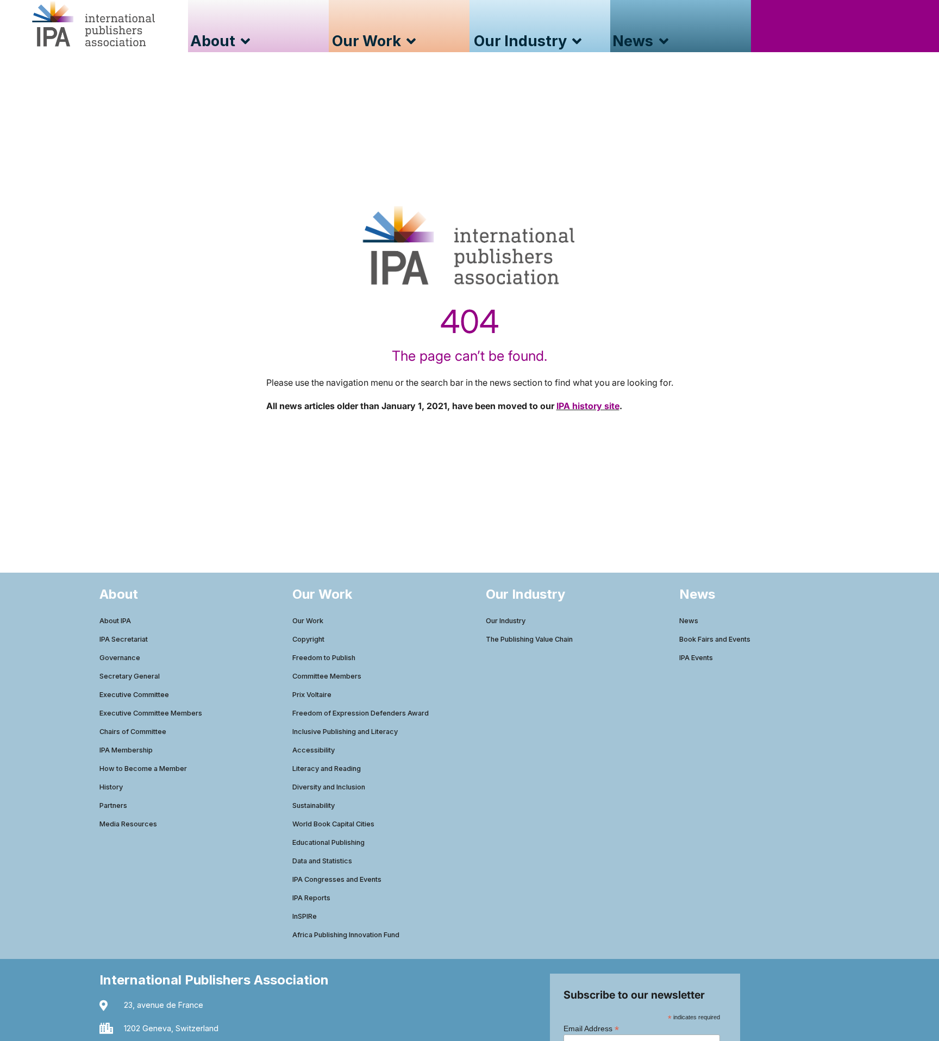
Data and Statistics (322, 861)
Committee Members (326, 676)
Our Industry (505, 621)
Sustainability (313, 805)
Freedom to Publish (323, 658)
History (111, 787)
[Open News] (663, 41)
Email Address (591, 1028)
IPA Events (696, 658)
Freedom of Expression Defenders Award (360, 713)
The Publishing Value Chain (529, 639)
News (688, 621)
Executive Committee (134, 695)
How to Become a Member (143, 768)
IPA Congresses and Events (336, 879)
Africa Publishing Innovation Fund (345, 935)
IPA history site (587, 405)
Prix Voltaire (311, 695)
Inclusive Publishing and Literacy (345, 732)
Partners (113, 805)
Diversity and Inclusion (328, 787)
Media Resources (128, 824)
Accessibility (313, 750)
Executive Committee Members (150, 713)
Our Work (307, 621)
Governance (119, 658)
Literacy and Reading (326, 768)
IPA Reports (311, 898)
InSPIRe (304, 916)
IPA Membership (126, 750)
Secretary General (129, 676)
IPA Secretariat (123, 639)
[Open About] (245, 41)
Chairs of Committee (132, 732)
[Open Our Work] (411, 41)
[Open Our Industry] (576, 41)
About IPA (115, 621)
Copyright (308, 639)
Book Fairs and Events (714, 639)
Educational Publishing (328, 842)
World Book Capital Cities (333, 824)
